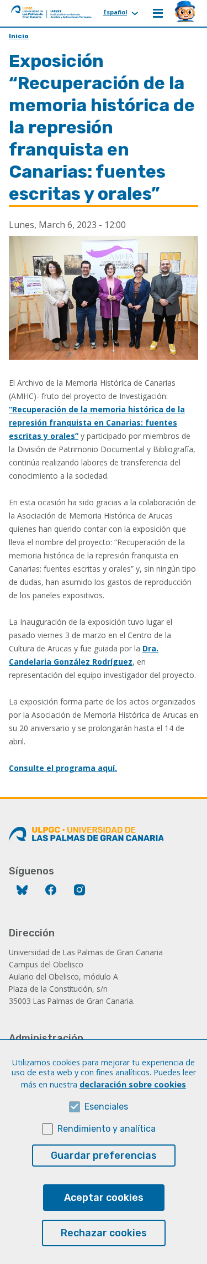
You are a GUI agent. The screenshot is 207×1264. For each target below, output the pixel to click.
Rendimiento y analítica (106, 1128)
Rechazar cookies (104, 1233)
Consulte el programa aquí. (63, 768)
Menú (158, 13)
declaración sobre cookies (132, 1084)
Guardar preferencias (104, 1155)
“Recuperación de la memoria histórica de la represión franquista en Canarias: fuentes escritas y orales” (97, 422)
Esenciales (106, 1106)
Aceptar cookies (104, 1198)
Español (115, 12)
